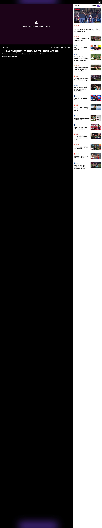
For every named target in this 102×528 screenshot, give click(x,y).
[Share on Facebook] (62, 47)
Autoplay (94, 5)
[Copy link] (69, 47)
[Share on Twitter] (65, 47)
